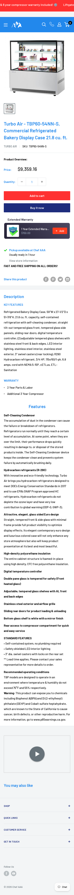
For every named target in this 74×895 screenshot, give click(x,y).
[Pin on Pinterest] (53, 279)
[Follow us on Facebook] (6, 873)
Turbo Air (10, 146)
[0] (67, 24)
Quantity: (9, 181)
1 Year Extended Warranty (35, 229)
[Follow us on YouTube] (13, 873)
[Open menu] (6, 24)
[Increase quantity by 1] (42, 182)
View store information (23, 260)
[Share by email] (67, 279)
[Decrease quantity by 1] (22, 182)
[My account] (59, 24)
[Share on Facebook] (46, 279)
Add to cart (37, 195)
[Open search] (44, 24)
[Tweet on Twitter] (60, 279)
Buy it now (37, 208)
